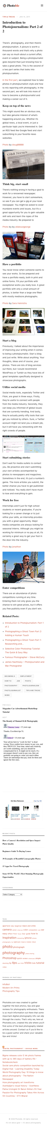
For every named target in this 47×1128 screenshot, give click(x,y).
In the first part (10, 80)
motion (28, 942)
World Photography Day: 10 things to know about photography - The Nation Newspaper (23, 1075)
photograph (19, 947)
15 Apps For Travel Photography (16, 866)
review (25, 958)
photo (28, 681)
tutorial (40, 962)
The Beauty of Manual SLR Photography (20, 721)
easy (5, 933)
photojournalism (31, 686)
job (18, 681)
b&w (12, 926)
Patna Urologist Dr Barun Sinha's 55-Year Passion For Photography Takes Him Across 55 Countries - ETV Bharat (23, 1092)
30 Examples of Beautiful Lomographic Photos (22, 858)
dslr (42, 930)
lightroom (17, 942)
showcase (31, 958)
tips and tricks (33, 690)
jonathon (16, 546)
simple (38, 958)
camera (7, 929)
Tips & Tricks (9, 17)
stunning (6, 963)
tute (34, 963)
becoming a (10, 676)
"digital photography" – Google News (20, 1048)
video (5, 967)
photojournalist (13, 690)
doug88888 (18, 144)
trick (22, 963)
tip (10, 963)
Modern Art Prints (11, 987)
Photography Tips (11, 991)
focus (19, 934)
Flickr (15, 934)
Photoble (18, 1119)
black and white (29, 926)
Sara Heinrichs (19, 303)
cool (39, 930)
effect (10, 934)
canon (14, 930)
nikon (34, 942)
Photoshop (9, 958)
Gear (23, 934)
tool (19, 963)
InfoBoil (6, 984)
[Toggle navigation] (41, 5)
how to (8, 681)
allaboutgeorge (22, 227)
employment (26, 676)
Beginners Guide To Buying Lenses (17, 851)
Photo (5, 144)
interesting (20, 938)
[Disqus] (23, 754)
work (7, 695)
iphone (28, 938)
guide (28, 934)
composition (33, 930)
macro (23, 942)
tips (14, 962)
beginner (18, 926)
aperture (6, 926)
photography (11, 686)
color (25, 930)
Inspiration (9, 937)
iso (12, 942)
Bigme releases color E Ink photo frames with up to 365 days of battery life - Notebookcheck (22, 1058)
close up (20, 930)
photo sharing (29, 953)
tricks (27, 962)
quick (19, 958)
